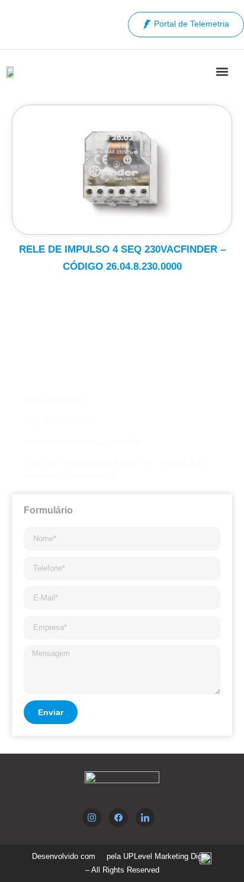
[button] (222, 71)
